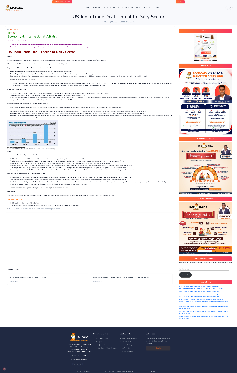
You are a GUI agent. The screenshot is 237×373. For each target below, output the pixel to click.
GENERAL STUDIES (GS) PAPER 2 (27, 209)
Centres (146, 8)
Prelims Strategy (126, 345)
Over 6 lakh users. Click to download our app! (118, 371)
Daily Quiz (98, 342)
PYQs (115, 8)
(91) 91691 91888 (80, 355)
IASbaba (87, 371)
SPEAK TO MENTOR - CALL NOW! (62, 1)
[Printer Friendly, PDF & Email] (12, 33)
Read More (13, 281)
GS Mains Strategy (127, 351)
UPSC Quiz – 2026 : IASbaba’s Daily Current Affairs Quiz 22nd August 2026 (199, 296)
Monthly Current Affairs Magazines (106, 348)
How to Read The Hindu (129, 339)
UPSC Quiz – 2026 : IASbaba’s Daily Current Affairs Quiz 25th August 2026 (198, 286)
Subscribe (185, 275)
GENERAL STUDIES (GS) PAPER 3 (49, 209)
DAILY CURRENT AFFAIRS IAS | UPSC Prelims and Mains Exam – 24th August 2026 (200, 294)
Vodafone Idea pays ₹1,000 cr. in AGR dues (28, 277)
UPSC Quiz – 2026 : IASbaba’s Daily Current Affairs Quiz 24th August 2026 (198, 291)
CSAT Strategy (126, 348)
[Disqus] (90, 238)
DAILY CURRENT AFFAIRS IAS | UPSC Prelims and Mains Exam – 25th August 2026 (200, 289)
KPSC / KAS (135, 8)
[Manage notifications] (4, 368)
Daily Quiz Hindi (100, 345)
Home (88, 8)
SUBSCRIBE (180, 1)
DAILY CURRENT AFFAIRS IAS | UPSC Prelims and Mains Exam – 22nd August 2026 (201, 299)
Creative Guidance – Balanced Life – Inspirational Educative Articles (121, 277)
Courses (124, 8)
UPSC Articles (14, 30)
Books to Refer (126, 342)
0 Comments (130, 22)
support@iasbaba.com (80, 359)
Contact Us (157, 8)
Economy (12, 209)
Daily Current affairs (101, 339)
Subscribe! (153, 371)
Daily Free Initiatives (101, 8)
